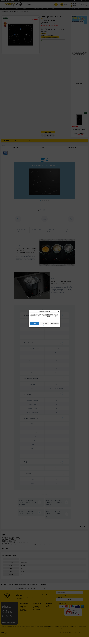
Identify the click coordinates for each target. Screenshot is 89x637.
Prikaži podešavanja (54, 323)
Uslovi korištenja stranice (44, 325)
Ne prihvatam (44, 323)
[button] (58, 311)
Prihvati (34, 323)
